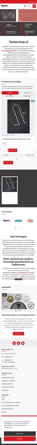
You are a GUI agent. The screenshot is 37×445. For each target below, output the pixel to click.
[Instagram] (23, 343)
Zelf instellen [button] (19, 433)
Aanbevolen (27, 92)
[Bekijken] (34, 6)
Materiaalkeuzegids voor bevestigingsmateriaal (18, 315)
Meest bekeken (18, 172)
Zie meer (7, 162)
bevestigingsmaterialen (9, 51)
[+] (7, 149)
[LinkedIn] (14, 343)
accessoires (22, 272)
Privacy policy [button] (8, 427)
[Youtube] (18, 343)
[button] (16, 158)
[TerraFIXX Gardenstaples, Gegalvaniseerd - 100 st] (18, 117)
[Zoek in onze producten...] (29, 6)
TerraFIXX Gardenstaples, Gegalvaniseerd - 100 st (16, 139)
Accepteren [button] (20, 438)
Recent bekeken (7, 172)
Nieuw (10, 92)
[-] (7, 151)
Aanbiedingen (27, 96)
